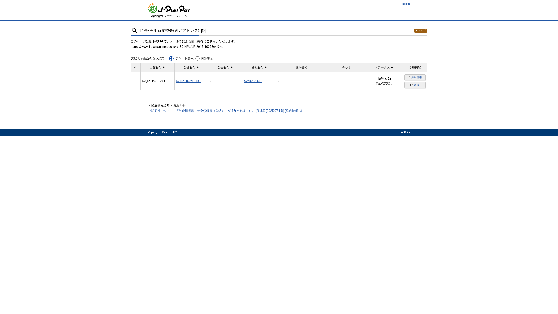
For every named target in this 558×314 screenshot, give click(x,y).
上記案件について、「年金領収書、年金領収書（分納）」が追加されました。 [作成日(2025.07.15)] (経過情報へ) (225, 111)
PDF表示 (207, 58)
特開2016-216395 (188, 81)
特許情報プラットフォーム (169, 10)
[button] (157, 67)
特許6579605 (253, 81)
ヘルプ (422, 30)
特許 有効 (384, 78)
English (405, 3)
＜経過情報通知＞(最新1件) (167, 105)
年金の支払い (384, 83)
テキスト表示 (184, 58)
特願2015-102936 (154, 81)
